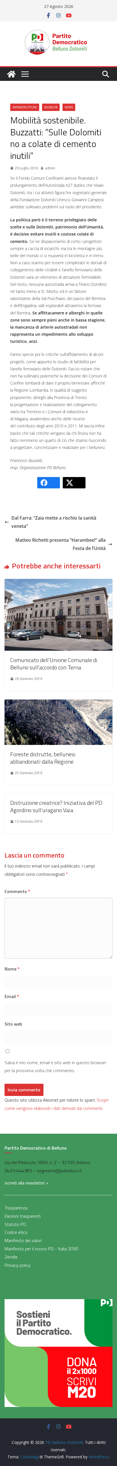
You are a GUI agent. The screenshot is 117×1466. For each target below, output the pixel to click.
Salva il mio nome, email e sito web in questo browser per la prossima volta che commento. (55, 1066)
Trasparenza (16, 1207)
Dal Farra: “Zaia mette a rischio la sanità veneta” (53, 522)
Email (12, 996)
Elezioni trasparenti (23, 1216)
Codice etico (16, 1232)
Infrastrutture (24, 107)
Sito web (13, 1023)
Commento (17, 891)
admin (50, 168)
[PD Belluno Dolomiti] (11, 74)
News (69, 107)
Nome (12, 968)
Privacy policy (17, 1265)
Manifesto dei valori (23, 1240)
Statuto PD (15, 1224)
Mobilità (50, 107)
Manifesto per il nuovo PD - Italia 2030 (41, 1248)
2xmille (11, 1256)
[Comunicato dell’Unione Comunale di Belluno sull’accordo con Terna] (58, 583)
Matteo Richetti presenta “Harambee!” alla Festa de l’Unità (60, 544)
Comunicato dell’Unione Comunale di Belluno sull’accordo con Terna (53, 664)
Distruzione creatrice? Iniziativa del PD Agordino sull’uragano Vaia (56, 806)
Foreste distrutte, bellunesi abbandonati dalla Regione (43, 758)
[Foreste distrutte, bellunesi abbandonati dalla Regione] (58, 703)
